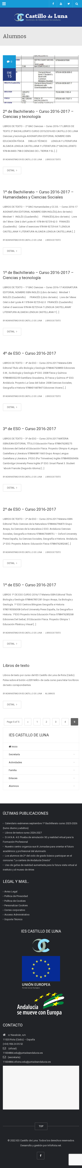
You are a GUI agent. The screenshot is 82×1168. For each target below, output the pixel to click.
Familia (13, 770)
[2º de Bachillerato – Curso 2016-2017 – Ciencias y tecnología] (41, 79)
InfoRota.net (54, 1145)
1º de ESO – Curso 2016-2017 (29, 585)
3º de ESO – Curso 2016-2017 (29, 428)
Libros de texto (53, 159)
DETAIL (11, 170)
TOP (41, 1126)
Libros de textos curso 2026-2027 (23, 832)
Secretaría (14, 754)
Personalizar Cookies (16, 905)
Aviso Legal (10, 891)
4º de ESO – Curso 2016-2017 (29, 353)
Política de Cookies (15, 900)
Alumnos (50, 694)
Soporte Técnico (13, 919)
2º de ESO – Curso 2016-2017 (29, 509)
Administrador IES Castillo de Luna (24, 159)
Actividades (15, 762)
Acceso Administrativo (17, 914)
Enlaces (13, 778)
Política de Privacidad (16, 896)
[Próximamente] (61, 4)
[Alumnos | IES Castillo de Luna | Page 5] (41, 17)
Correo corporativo (14, 910)
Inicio (14, 746)
